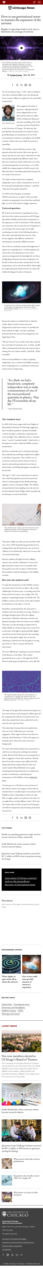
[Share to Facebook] (13, 85)
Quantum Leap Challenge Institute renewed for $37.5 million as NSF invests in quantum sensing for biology (21, 856)
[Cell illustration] (7, 1180)
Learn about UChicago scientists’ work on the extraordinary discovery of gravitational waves (21, 881)
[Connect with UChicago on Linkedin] (17, 1255)
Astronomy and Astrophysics (13, 1007)
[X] (17, 85)
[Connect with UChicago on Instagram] (8, 1255)
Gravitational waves (21, 1004)
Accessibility (6, 1250)
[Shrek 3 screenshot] (7, 1197)
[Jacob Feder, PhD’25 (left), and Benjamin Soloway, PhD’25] (21, 1130)
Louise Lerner (16, 75)
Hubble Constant (9, 1010)
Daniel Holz (7, 1004)
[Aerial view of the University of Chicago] (21, 1041)
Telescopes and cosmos (11, 1013)
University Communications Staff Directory (18, 1242)
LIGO (20, 1010)
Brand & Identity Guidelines (12, 1246)
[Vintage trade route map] (7, 1163)
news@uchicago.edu (9, 1234)
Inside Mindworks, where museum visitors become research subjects (19, 845)
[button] (21, 48)
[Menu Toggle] (39, 2)
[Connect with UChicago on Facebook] (3, 1255)
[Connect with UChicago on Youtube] (21, 1255)
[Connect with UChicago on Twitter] (12, 1255)
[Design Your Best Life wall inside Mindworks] (21, 1094)
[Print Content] (30, 85)
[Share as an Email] (26, 85)
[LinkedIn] (21, 85)
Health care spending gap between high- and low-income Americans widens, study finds (21, 835)
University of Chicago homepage (14, 1239)
